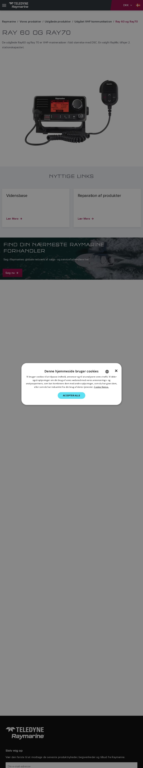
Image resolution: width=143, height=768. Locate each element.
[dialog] (71, 384)
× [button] (116, 370)
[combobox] (107, 371)
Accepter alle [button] (71, 395)
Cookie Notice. (101, 386)
